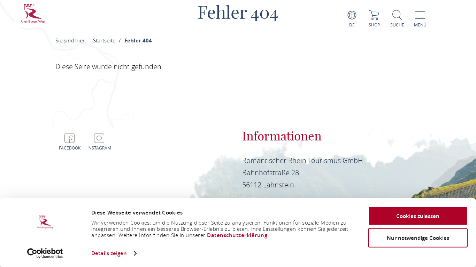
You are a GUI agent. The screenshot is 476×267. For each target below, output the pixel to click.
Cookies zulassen (417, 216)
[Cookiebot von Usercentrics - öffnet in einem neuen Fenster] (45, 253)
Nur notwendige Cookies (418, 237)
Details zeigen (109, 253)
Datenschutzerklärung (237, 235)
